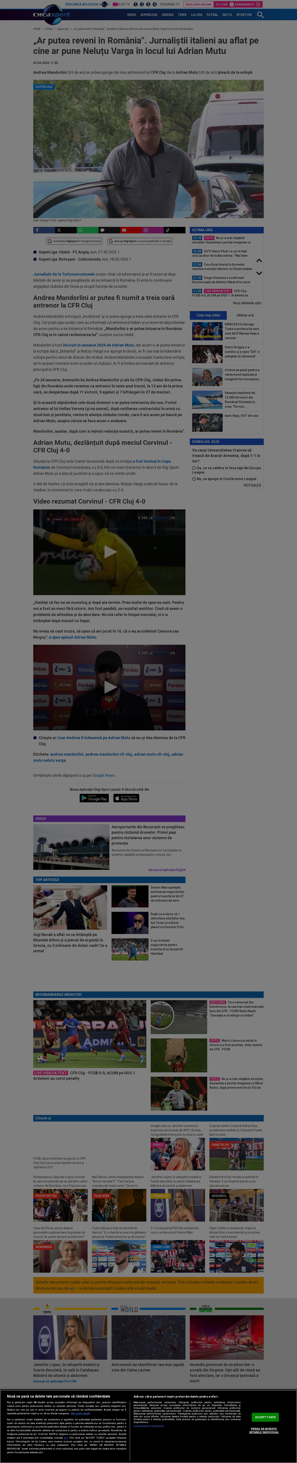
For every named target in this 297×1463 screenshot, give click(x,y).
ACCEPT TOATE (265, 1417)
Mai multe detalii (80, 1413)
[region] (148, 1426)
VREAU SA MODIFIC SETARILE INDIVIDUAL (264, 1430)
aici (66, 1437)
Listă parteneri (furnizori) (148, 1426)
